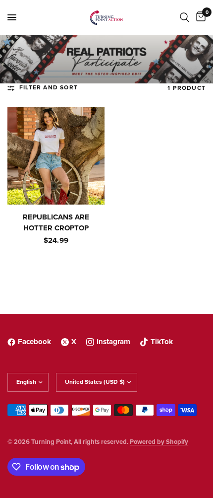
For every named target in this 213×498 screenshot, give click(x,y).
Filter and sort (48, 88)
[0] (199, 17)
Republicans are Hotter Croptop (56, 222)
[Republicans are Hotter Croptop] (56, 156)
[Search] (184, 17)
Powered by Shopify (159, 442)
